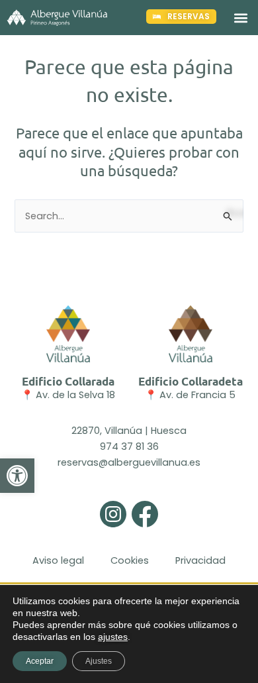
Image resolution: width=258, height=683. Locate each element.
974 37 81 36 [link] (129, 446)
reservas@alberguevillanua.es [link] (129, 462)
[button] (240, 17)
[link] (17, 475)
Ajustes (98, 661)
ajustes (113, 636)
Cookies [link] (129, 560)
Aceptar (40, 661)
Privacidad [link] (200, 560)
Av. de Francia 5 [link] (197, 394)
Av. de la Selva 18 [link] (75, 394)
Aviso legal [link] (58, 560)
